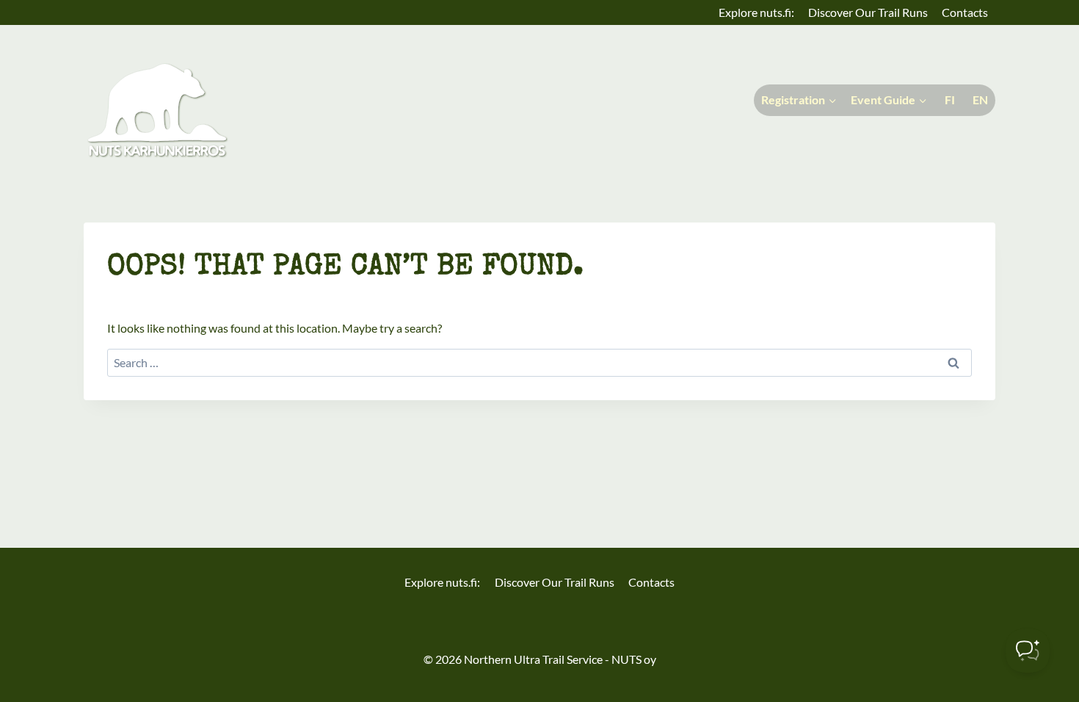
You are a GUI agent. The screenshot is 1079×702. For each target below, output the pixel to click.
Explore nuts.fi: (756, 12)
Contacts (965, 12)
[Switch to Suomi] (948, 100)
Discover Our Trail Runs (868, 12)
